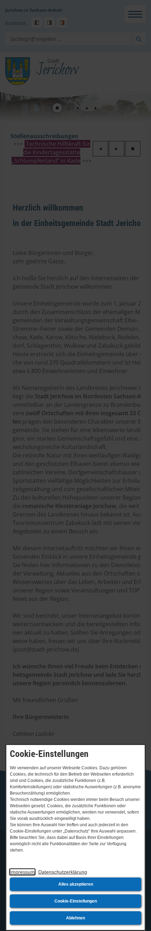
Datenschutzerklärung (62, 872)
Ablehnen (75, 918)
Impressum (22, 872)
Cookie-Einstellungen (75, 901)
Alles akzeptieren (75, 884)
